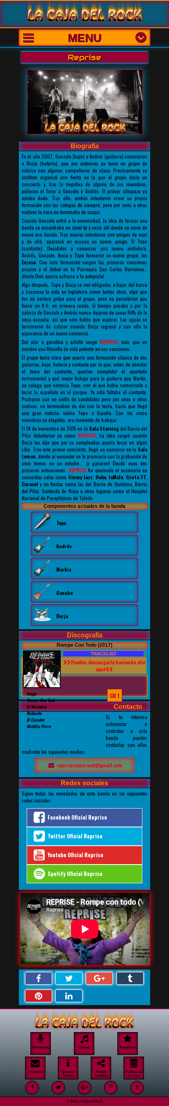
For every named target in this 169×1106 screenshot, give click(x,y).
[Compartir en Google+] (99, 978)
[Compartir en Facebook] (38, 978)
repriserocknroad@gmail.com (89, 765)
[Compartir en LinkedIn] (68, 996)
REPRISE (109, 341)
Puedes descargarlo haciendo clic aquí (108, 666)
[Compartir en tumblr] (130, 978)
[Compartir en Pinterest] (38, 996)
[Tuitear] (68, 978)
